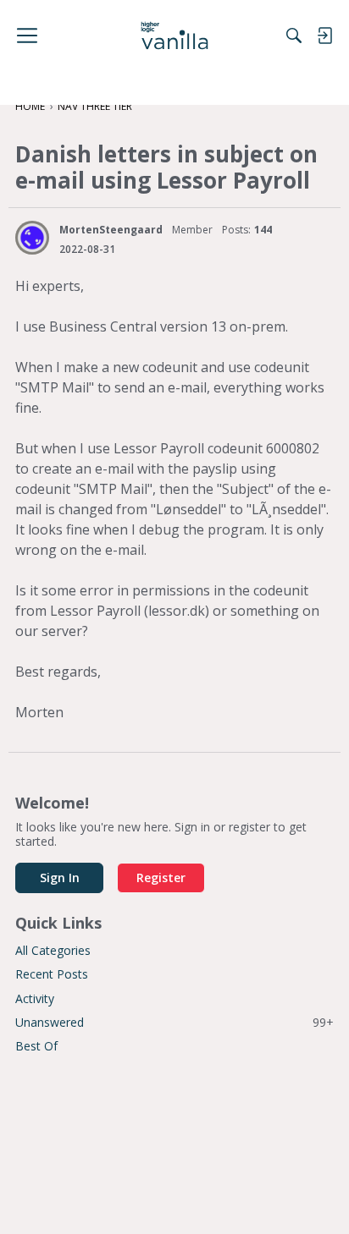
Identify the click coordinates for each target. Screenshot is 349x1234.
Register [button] (161, 877)
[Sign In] (324, 35)
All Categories (53, 950)
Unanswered (174, 1022)
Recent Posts (51, 974)
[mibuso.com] (174, 35)
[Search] (294, 35)
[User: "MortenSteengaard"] (32, 238)
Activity (34, 998)
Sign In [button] (60, 877)
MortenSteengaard (111, 229)
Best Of (36, 1046)
